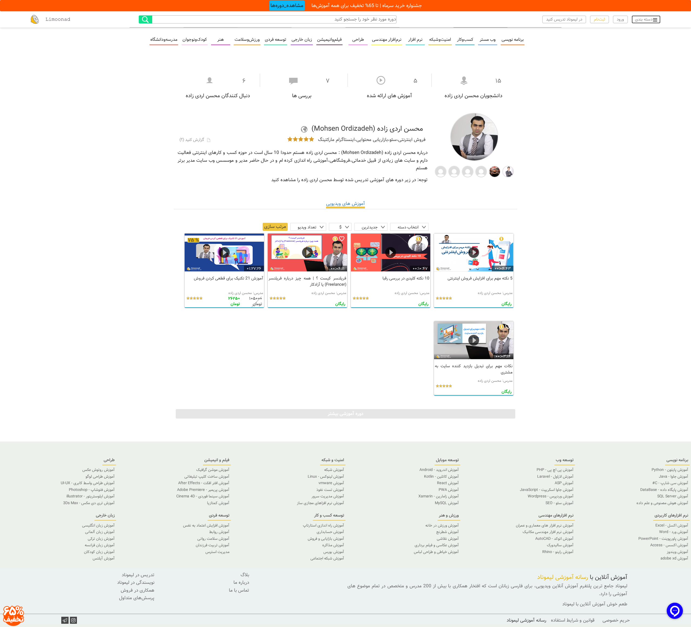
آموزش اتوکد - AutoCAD (554, 539)
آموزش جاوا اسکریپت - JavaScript (547, 490)
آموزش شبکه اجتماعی (327, 558)
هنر (220, 40)
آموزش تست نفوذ (330, 490)
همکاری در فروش (137, 590)
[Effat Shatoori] (454, 171)
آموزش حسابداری (330, 532)
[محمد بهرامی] (508, 171)
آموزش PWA (449, 490)
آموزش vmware (331, 483)
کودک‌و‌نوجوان (194, 40)
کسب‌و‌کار (465, 40)
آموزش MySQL (447, 503)
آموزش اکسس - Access (669, 545)
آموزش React (448, 483)
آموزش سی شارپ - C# (670, 483)
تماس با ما (239, 590)
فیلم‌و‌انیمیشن (329, 40)
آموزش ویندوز (677, 552)
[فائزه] (467, 171)
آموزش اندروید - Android (439, 470)
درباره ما (241, 582)
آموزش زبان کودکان (99, 552)
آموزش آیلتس (104, 558)
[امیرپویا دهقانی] (481, 171)
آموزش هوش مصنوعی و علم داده (662, 503)
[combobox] (409, 227)
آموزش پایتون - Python (670, 470)
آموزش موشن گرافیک (212, 470)
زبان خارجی (302, 40)
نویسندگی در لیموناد (135, 582)
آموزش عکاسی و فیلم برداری (437, 545)
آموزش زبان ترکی (101, 539)
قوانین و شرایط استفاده (573, 620)
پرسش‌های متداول (136, 598)
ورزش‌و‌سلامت (247, 40)
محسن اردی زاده (489, 293)
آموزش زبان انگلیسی (98, 525)
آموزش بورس (333, 552)
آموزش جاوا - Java (673, 477)
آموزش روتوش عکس (98, 470)
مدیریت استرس (217, 552)
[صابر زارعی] (494, 171)
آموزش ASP (564, 483)
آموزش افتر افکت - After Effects (203, 483)
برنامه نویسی (513, 40)
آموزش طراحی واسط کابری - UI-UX (88, 483)
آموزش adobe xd (674, 558)
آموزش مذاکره (333, 545)
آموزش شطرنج (447, 532)
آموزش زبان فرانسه (100, 545)
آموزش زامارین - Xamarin (438, 496)
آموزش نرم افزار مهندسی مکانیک (548, 532)
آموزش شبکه (334, 470)
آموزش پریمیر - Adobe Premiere (203, 490)
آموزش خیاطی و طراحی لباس (436, 552)
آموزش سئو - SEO (560, 503)
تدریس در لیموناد (138, 575)
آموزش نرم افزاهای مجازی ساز (320, 503)
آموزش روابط (219, 532)
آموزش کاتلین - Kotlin (441, 477)
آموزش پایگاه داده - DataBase (664, 490)
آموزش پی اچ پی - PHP (555, 470)
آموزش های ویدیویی (345, 203)
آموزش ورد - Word (673, 532)
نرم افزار (415, 40)
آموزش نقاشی (448, 539)
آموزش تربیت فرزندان (212, 545)
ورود (620, 19)
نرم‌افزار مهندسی (386, 40)
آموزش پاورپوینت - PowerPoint (663, 539)
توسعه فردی (275, 40)
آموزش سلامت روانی (213, 539)
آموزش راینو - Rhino (558, 552)
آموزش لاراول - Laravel (555, 477)
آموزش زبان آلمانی (100, 532)
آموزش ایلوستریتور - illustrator (90, 496)
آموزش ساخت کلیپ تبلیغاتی (206, 477)
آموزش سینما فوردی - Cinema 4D (202, 496)
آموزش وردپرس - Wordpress (551, 496)
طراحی (358, 40)
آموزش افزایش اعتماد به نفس (206, 525)
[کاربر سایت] (440, 171)
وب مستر (488, 40)
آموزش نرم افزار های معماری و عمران (545, 525)
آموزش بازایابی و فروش (326, 539)
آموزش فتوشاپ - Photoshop (92, 490)
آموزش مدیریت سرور (327, 496)
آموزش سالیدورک (560, 545)
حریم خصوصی (616, 620)
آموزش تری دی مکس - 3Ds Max (89, 503)
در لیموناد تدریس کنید (564, 19)
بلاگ (245, 575)
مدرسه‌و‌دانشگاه (163, 40)
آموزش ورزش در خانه (442, 525)
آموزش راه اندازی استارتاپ (323, 525)
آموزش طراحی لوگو (100, 477)
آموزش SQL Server (672, 496)
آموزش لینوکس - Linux (326, 477)
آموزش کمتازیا (218, 503)
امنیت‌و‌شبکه (440, 40)
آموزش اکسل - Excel (671, 525)
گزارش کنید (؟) (192, 140)
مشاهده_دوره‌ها (286, 6)
